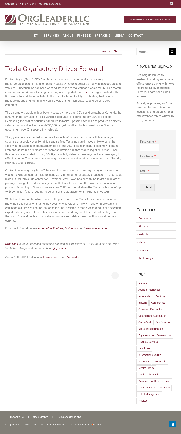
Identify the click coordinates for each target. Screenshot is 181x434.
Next (116, 51)
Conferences (158, 302)
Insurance (143, 361)
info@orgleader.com (49, 3)
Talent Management (149, 394)
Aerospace (144, 283)
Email (144, 171)
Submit (147, 187)
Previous (105, 51)
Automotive (73, 257)
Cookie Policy (40, 416)
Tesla (85, 92)
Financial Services (148, 341)
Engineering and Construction (154, 335)
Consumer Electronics (150, 309)
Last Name (148, 156)
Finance (143, 226)
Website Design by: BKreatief (86, 424)
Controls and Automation (152, 315)
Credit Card (144, 322)
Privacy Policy (16, 416)
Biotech (142, 302)
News (142, 242)
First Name (148, 141)
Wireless (142, 400)
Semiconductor (146, 387)
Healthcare (144, 348)
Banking (160, 296)
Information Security (149, 355)
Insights (143, 234)
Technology (146, 258)
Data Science (162, 322)
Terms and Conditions (69, 416)
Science (143, 250)
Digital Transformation (150, 328)
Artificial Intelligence (149, 289)
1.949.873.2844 (27, 3)
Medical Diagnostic (148, 374)
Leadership (160, 361)
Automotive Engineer (51, 228)
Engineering (50, 257)
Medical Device (146, 368)
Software (165, 387)
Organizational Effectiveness (154, 381)
